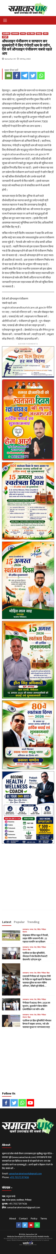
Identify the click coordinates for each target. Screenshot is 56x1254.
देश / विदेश (31, 33)
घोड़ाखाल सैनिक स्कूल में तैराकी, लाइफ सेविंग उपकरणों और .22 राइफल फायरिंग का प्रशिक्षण (36, 938)
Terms (43, 1218)
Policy (34, 1218)
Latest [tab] (6, 922)
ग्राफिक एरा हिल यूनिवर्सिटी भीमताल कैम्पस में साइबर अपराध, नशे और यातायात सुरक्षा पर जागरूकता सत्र (37, 1023)
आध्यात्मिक (6, 33)
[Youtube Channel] (30, 1103)
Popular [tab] (19, 922)
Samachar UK (10, 59)
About (12, 1218)
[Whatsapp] (41, 75)
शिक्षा (29, 950)
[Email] (8, 75)
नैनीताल (43, 929)
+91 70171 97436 (19, 1177)
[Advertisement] (28, 873)
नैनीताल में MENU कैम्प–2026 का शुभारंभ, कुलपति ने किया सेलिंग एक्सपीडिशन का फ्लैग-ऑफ (36, 1006)
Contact (23, 1218)
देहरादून (39, 33)
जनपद (23, 33)
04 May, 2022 (25, 59)
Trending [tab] (33, 922)
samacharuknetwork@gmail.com (25, 1173)
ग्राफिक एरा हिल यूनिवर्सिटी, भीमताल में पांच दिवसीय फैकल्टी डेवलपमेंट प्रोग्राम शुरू (35, 956)
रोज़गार (25, 932)
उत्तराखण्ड (15, 33)
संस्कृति (5, 37)
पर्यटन (45, 33)
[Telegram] (24, 75)
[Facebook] (16, 75)
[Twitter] (33, 75)
